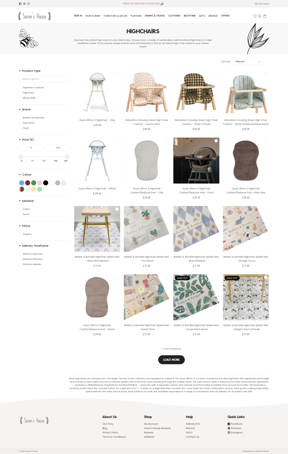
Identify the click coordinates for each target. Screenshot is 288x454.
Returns (190, 428)
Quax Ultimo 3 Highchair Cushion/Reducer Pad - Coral (196, 190)
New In (78, 15)
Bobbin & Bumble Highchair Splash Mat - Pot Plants (146, 258)
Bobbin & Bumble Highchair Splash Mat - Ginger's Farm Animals (246, 327)
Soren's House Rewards (157, 428)
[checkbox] (44, 88)
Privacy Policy (110, 432)
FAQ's (189, 432)
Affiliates (149, 437)
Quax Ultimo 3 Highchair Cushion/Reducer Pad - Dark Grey (246, 190)
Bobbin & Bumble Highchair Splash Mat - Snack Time (146, 327)
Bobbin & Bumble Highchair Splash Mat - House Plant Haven (196, 327)
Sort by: (226, 61)
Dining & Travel (155, 15)
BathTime (190, 15)
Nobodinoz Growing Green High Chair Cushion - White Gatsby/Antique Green (246, 122)
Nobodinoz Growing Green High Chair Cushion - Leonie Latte (146, 122)
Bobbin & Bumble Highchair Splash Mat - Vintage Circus (246, 258)
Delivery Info (193, 424)
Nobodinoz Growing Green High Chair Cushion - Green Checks (196, 122)
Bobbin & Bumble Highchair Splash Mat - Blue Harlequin (196, 258)
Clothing (174, 15)
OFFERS (225, 15)
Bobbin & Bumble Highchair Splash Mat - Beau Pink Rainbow (97, 258)
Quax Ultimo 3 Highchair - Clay (97, 120)
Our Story (108, 424)
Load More (171, 360)
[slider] (21, 156)
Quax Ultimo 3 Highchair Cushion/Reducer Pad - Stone (97, 327)
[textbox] (44, 79)
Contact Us (192, 437)
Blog (104, 428)
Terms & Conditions (114, 437)
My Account (151, 424)
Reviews (148, 432)
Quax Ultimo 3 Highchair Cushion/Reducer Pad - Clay (146, 190)
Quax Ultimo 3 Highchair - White (97, 188)
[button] (259, 16)
